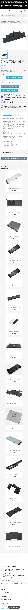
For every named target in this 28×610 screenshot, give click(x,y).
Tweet (9, 82)
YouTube (13, 557)
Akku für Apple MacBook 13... (14, 450)
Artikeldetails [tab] (17, 114)
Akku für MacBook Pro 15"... (14, 427)
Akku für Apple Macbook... (14, 188)
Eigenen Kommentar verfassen (10, 86)
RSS (10, 557)
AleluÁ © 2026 (4, 605)
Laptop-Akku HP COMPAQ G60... (14, 307)
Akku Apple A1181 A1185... (14, 331)
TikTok (2, 561)
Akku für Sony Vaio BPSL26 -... (14, 474)
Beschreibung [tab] (7, 114)
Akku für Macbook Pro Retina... (14, 403)
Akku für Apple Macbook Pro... (14, 260)
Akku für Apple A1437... (14, 498)
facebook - (4, 608)
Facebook (2, 557)
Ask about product (9, 91)
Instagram (21, 557)
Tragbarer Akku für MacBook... (14, 546)
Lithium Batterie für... (14, 355)
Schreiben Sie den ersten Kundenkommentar (15, 158)
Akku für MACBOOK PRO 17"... (14, 212)
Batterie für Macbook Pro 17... (14, 236)
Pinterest (12, 82)
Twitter (6, 557)
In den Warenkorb (14, 77)
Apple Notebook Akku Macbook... (14, 522)
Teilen (5, 82)
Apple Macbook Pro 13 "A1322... (14, 379)
